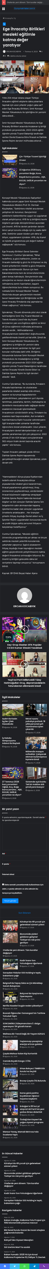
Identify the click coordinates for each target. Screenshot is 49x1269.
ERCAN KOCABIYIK (13, 51)
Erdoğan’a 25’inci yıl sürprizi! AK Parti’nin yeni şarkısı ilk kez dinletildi (32, 1109)
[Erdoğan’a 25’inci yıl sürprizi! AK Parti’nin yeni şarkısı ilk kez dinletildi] (10, 1110)
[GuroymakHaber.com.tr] (24, 8)
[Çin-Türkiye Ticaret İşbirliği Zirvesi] (9, 160)
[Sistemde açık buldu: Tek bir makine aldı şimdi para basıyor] (36, 773)
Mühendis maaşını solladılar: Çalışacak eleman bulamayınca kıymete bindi (36, 755)
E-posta (6, 864)
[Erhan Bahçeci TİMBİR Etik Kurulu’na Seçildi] (10, 1072)
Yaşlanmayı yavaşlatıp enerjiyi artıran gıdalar (31, 1043)
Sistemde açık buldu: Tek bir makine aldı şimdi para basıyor (36, 784)
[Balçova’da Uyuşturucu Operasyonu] (10, 997)
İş (15, 18)
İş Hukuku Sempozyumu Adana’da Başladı (11, 741)
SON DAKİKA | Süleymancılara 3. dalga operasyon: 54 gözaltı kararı (21, 1025)
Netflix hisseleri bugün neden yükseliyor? (23, 1005)
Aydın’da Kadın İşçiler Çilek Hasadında (9, 721)
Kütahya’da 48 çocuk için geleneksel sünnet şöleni (32, 923)
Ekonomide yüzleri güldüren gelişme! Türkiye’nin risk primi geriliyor (30, 938)
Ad (4, 853)
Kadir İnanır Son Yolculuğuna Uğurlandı (31, 962)
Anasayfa (8, 18)
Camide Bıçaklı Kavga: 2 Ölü (16, 1061)
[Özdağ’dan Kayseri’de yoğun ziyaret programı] (10, 1123)
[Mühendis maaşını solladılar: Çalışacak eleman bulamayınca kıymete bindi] (36, 743)
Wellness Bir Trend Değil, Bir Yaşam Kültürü (24, 1033)
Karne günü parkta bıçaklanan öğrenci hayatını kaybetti (29, 1096)
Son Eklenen (25, 913)
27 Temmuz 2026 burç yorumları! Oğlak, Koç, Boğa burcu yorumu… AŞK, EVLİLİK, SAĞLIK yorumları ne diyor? (12, 788)
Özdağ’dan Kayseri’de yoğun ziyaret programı (31, 1121)
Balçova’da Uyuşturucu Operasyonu (31, 995)
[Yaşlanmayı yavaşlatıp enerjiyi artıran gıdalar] (10, 1045)
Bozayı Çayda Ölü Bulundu (33, 1080)
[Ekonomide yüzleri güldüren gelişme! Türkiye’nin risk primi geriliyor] (10, 938)
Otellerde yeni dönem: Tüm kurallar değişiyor (26, 2)
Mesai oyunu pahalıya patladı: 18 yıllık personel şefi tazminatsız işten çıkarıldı (35, 724)
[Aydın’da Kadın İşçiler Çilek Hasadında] (12, 710)
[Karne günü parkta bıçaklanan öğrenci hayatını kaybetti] (10, 1097)
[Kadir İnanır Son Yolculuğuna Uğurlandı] (10, 964)
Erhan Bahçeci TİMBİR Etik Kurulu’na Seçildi (32, 1070)
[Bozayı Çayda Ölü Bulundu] (10, 1084)
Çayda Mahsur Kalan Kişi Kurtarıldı (20, 1053)
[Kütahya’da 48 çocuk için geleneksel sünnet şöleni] (10, 925)
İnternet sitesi (8, 874)
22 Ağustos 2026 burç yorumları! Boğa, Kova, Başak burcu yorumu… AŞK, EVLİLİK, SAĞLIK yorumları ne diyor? (32, 177)
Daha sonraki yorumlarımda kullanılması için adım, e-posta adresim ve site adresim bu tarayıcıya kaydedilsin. (22, 889)
